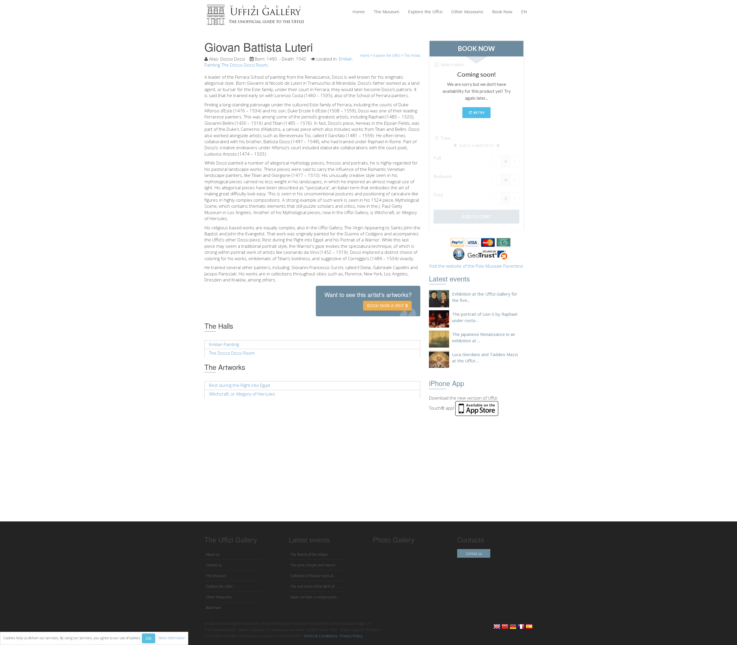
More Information (172, 637)
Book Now (502, 11)
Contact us (214, 565)
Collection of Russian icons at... (313, 575)
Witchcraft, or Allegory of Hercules (242, 394)
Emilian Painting (224, 344)
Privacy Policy (351, 635)
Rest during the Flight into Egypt (239, 385)
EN (524, 11)
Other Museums (467, 11)
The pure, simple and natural (312, 565)
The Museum (386, 11)
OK (148, 638)
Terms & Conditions (320, 635)
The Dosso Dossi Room (244, 65)
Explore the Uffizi (425, 11)
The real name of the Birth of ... (314, 586)
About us (212, 554)
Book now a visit (386, 305)
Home (358, 11)
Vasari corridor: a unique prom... (314, 597)
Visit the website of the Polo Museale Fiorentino (476, 266)
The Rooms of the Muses (309, 554)
